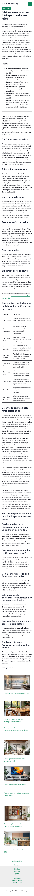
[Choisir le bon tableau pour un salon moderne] (17, 773)
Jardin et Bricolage (11, 3)
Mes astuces (17, 878)
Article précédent (17, 861)
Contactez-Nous (17, 883)
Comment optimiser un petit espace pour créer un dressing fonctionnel (16, 825)
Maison (17, 876)
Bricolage (17, 869)
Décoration (6, 8)
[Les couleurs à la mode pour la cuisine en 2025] (17, 838)
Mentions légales (17, 880)
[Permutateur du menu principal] (30, 4)
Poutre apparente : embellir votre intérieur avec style (14, 760)
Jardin (17, 873)
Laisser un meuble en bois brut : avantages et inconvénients (14, 720)
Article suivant (17, 865)
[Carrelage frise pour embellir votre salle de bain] (17, 682)
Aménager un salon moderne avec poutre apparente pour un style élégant (16, 729)
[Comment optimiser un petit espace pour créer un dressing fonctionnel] (17, 813)
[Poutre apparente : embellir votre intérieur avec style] (17, 747)
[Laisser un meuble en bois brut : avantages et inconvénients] (17, 708)
